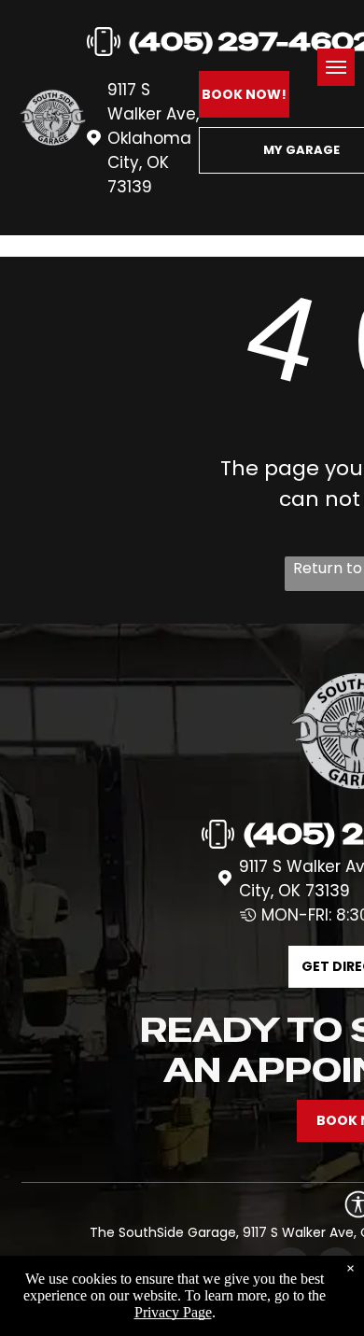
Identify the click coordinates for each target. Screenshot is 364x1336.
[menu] (336, 67)
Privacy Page (173, 1312)
